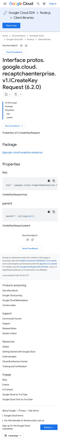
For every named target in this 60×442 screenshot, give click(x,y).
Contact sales (9, 305)
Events (5, 384)
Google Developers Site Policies (34, 267)
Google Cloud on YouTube (14, 394)
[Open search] (38, 4)
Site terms (34, 410)
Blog (4, 380)
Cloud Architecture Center (15, 361)
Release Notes (9, 328)
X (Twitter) (7, 389)
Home (5, 36)
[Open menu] (5, 3)
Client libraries (24, 18)
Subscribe (49, 427)
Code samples (9, 356)
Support (6, 323)
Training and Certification (14, 366)
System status (9, 333)
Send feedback (14, 52)
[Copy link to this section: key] (10, 173)
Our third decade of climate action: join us (24, 420)
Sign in (52, 3)
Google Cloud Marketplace (15, 300)
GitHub (5, 347)
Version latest (14, 125)
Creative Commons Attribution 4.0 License (37, 260)
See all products (10, 290)
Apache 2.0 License (48, 264)
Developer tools (37, 36)
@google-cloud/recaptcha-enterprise (22, 152)
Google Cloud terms (13, 415)
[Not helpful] (26, 45)
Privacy (22, 410)
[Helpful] (21, 45)
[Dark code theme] (48, 180)
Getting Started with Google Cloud (18, 351)
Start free (11, 25)
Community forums (12, 318)
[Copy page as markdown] (16, 94)
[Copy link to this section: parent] (15, 204)
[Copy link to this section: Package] (20, 145)
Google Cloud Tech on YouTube (17, 399)
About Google (9, 410)
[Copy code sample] (53, 180)
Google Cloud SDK (22, 13)
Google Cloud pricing (12, 295)
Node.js (45, 13)
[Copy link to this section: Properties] (24, 164)
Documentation (19, 36)
